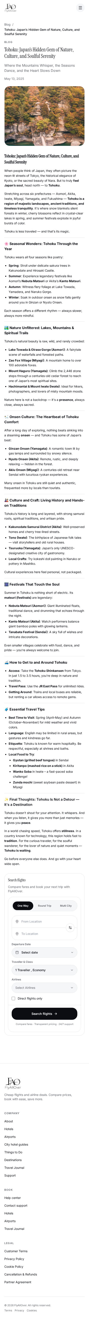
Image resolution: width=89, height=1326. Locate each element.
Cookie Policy (13, 1266)
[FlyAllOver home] (10, 7)
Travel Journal (14, 1167)
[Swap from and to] (70, 927)
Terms (8, 1310)
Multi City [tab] (66, 905)
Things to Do (13, 1152)
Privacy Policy (14, 1259)
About (8, 1121)
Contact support (15, 1205)
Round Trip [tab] (44, 905)
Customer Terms (15, 1251)
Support (10, 1175)
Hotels (8, 1129)
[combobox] (43, 921)
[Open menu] (80, 7)
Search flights (42, 1013)
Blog (7, 24)
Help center (12, 1198)
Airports (10, 1136)
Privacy (19, 1310)
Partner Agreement (17, 1282)
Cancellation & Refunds (20, 1274)
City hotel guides (16, 1144)
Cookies (32, 1310)
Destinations (13, 1160)
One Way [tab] (23, 905)
